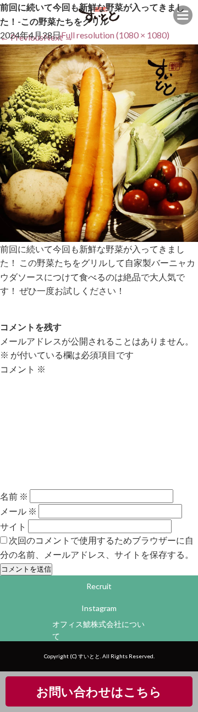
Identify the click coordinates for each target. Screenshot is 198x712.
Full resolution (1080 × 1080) (115, 35)
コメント (23, 369)
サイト (13, 526)
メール (18, 511)
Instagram (99, 608)
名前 (14, 496)
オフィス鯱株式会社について (98, 630)
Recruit (99, 586)
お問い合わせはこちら (99, 691)
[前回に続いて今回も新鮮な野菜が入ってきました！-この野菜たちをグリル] (99, 234)
